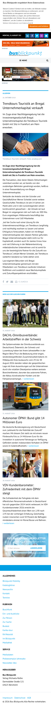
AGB (29, 697)
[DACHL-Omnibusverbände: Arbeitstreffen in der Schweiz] (25, 313)
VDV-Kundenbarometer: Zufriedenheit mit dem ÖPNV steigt (21, 489)
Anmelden (36, 548)
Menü (24, 60)
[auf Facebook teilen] (4, 282)
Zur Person (7, 618)
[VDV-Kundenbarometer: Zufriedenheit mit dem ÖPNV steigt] (25, 463)
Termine (6, 597)
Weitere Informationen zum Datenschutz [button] (17, 23)
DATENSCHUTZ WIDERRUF (37, 553)
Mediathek (7, 642)
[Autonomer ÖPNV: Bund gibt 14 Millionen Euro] (25, 396)
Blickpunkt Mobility (11, 581)
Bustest (6, 626)
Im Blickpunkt (9, 638)
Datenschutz (19, 697)
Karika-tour (8, 630)
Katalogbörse (9, 585)
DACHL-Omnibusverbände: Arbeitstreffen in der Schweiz (22, 337)
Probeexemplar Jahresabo (14, 658)
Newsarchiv (8, 589)
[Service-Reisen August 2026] (25, 74)
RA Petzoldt (8, 634)
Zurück (24, 282)
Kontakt (6, 593)
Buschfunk (7, 609)
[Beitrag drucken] (16, 282)
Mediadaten (8, 654)
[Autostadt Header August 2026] (25, 44)
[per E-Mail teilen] (11, 282)
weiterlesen (28, 378)
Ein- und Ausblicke (11, 613)
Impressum (8, 697)
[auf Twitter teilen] (7, 282)
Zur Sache (7, 622)
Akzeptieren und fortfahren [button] (39, 26)
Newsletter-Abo (10, 663)
